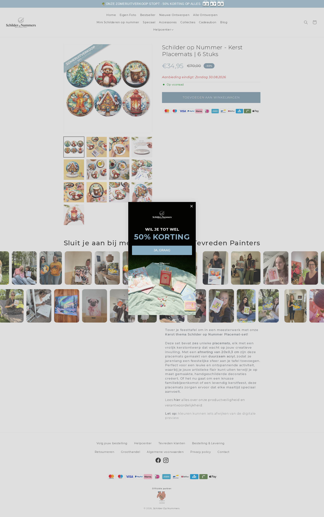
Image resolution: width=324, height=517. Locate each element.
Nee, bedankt (162, 263)
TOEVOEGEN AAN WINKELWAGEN (250, 6)
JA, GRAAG (162, 250)
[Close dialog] (191, 206)
